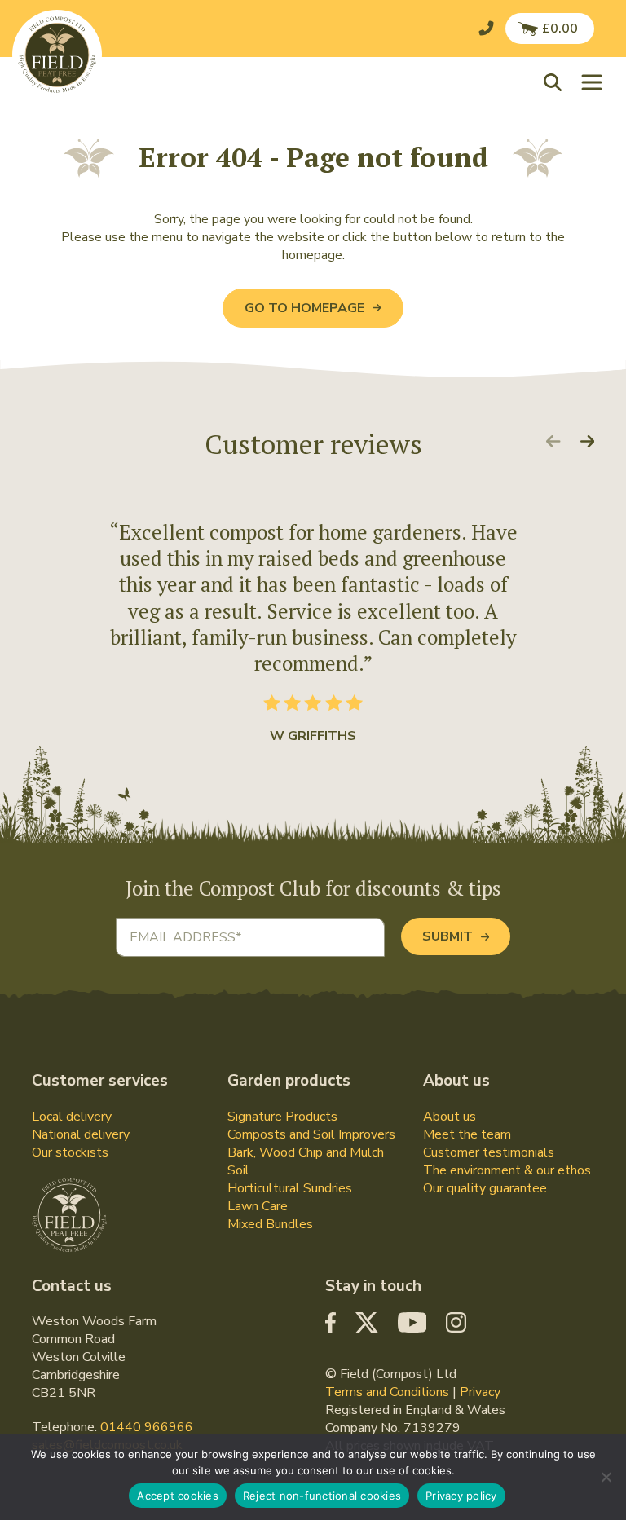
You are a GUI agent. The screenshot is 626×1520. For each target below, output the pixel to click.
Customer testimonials (488, 1152)
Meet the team (467, 1134)
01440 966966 (146, 1427)
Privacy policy (461, 1495)
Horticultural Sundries (289, 1188)
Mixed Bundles (270, 1224)
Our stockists (70, 1152)
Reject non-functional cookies (322, 1495)
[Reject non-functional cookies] (605, 1477)
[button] (557, 82)
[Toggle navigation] (592, 82)
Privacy (480, 1392)
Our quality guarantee (485, 1188)
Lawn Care (257, 1206)
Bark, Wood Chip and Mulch (305, 1152)
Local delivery (72, 1117)
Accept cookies (177, 1495)
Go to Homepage (304, 308)
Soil (238, 1170)
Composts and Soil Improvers (311, 1134)
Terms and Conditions (387, 1392)
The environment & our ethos (507, 1170)
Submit (447, 936)
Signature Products (282, 1117)
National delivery (81, 1134)
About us (449, 1117)
